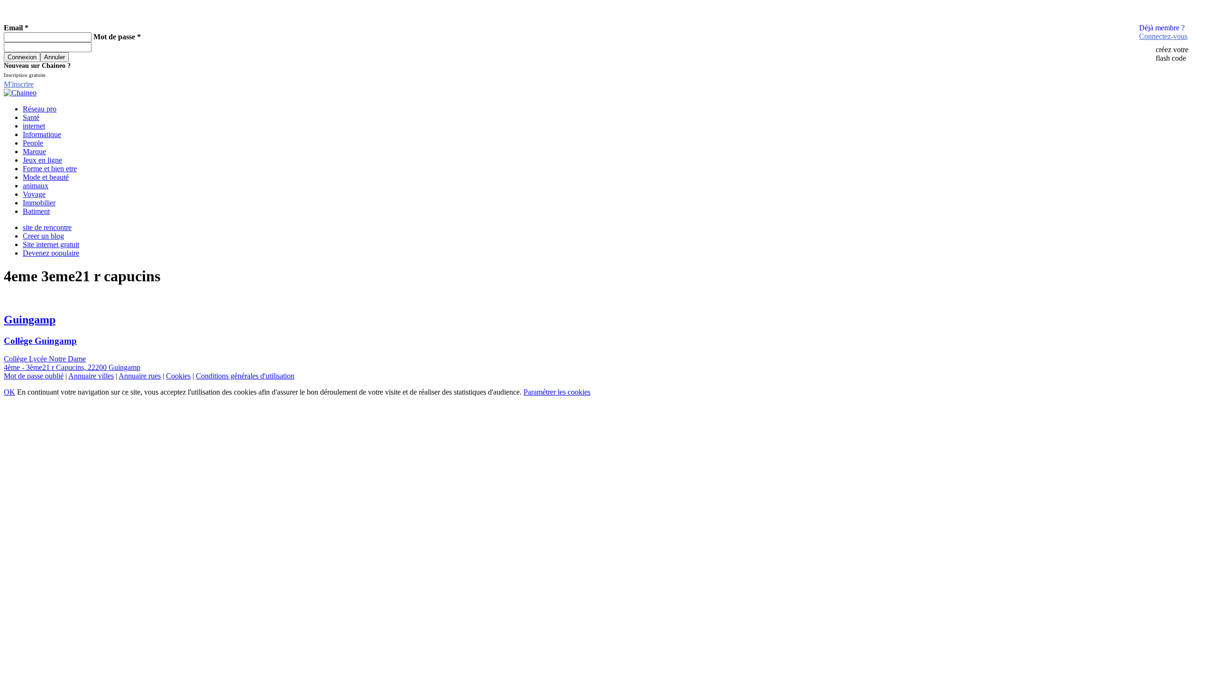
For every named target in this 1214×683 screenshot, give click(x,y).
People (33, 143)
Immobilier (39, 203)
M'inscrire (19, 84)
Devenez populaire (51, 253)
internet (34, 126)
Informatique (42, 134)
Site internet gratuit (51, 244)
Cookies (178, 376)
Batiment (36, 211)
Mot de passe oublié (34, 376)
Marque (34, 152)
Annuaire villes (91, 376)
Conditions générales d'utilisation (245, 376)
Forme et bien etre (50, 169)
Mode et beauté (46, 177)
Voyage (34, 194)
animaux (35, 186)
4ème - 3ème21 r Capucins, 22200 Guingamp (72, 367)
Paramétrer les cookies (557, 392)
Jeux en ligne (42, 160)
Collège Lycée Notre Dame (45, 359)
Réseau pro (39, 109)
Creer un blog (43, 236)
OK (9, 392)
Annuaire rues (140, 376)
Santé (31, 117)
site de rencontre (47, 227)
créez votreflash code (1172, 54)
